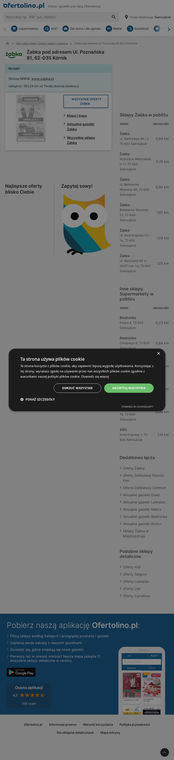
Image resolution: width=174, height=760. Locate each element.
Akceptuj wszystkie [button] (129, 388)
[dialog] (87, 380)
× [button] (158, 353)
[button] (37, 399)
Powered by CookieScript (137, 406)
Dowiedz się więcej (95, 376)
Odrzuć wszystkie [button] (77, 388)
